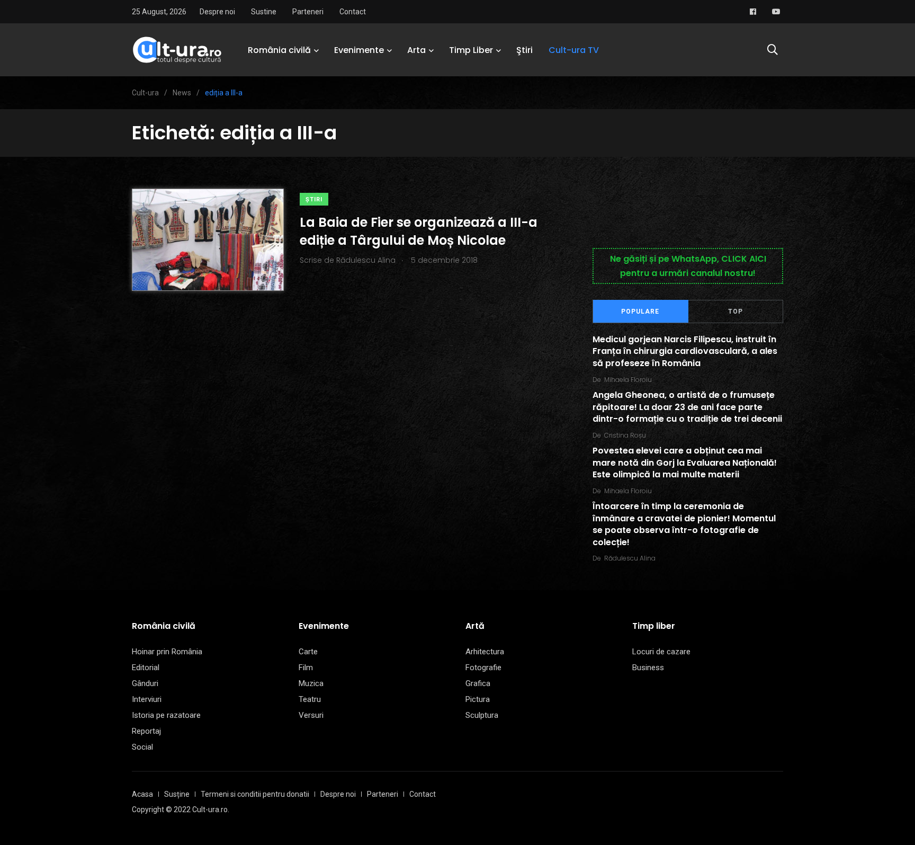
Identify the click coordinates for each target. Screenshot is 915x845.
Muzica (311, 683)
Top (735, 311)
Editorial (145, 667)
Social (142, 747)
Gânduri (145, 683)
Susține (177, 794)
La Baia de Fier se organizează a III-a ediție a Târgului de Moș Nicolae (418, 231)
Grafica (477, 683)
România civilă (279, 50)
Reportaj (146, 731)
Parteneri (308, 11)
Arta (416, 50)
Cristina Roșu (625, 435)
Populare (640, 311)
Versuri (311, 715)
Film (306, 667)
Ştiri (524, 50)
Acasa (142, 794)
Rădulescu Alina (630, 558)
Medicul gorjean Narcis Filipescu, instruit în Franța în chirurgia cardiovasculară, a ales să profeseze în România (685, 351)
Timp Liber (471, 50)
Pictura (477, 699)
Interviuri (147, 699)
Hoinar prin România (167, 651)
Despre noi (217, 11)
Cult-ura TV (574, 50)
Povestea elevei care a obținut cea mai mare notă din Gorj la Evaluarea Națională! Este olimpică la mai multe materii (685, 463)
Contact (352, 11)
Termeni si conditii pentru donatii (255, 794)
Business (648, 667)
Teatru (310, 699)
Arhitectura (484, 651)
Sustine (263, 11)
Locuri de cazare (661, 651)
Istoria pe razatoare (166, 715)
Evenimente (359, 50)
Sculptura (481, 715)
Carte (308, 651)
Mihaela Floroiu (628, 379)
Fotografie (483, 667)
